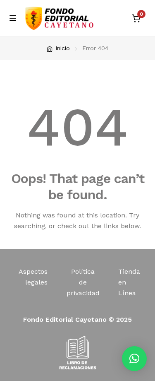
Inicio (62, 48)
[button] (134, 358)
